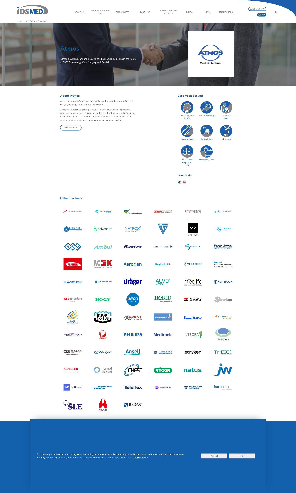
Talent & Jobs (226, 12)
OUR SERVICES (122, 12)
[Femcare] (223, 334)
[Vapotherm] (73, 281)
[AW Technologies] (133, 211)
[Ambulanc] (103, 246)
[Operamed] (73, 211)
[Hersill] (73, 229)
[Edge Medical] (193, 211)
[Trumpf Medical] (103, 369)
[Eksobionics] (133, 299)
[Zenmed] (163, 211)
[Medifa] (193, 281)
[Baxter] (133, 246)
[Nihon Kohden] (103, 281)
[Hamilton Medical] (103, 387)
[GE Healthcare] (163, 387)
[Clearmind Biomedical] (103, 211)
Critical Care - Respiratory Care (187, 162)
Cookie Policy (141, 457)
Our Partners (31, 21)
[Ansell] (133, 352)
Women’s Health (226, 117)
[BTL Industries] (73, 246)
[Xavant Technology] (133, 317)
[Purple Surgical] (73, 334)
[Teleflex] (133, 387)
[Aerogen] (133, 264)
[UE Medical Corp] (193, 246)
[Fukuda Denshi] (193, 387)
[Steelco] (223, 299)
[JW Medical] (223, 369)
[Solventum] (103, 229)
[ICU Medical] (223, 387)
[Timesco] (223, 352)
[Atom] (103, 404)
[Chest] (133, 369)
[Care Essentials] (73, 317)
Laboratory (226, 139)
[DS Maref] (73, 352)
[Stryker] (193, 352)
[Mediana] (223, 281)
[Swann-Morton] (193, 317)
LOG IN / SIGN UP (257, 9)
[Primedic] (193, 299)
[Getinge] (163, 246)
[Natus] (193, 369)
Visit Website (70, 127)
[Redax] (133, 404)
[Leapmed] (223, 211)
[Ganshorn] (163, 352)
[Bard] (163, 299)
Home (19, 21)
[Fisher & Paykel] (223, 246)
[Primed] (103, 334)
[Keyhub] (163, 264)
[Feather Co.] (73, 264)
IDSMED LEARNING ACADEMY (168, 12)
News (207, 12)
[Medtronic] (163, 334)
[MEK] (103, 264)
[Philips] (133, 334)
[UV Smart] (193, 229)
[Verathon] (193, 264)
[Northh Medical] (223, 229)
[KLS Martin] (73, 299)
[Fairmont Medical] (223, 317)
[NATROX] (133, 229)
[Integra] (193, 334)
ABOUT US (79, 12)
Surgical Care (187, 139)
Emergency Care (206, 159)
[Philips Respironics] (223, 264)
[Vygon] (163, 369)
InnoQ (189, 12)
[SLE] (73, 404)
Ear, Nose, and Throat (187, 117)
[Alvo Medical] (163, 281)
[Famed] (163, 229)
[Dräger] (133, 281)
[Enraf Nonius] (103, 317)
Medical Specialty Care (100, 12)
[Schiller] (73, 369)
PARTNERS (145, 12)
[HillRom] (73, 387)
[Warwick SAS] (163, 317)
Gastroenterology (207, 115)
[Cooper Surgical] (103, 352)
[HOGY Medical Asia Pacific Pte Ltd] (103, 299)
